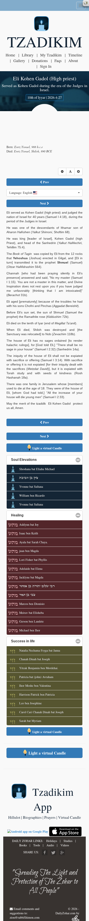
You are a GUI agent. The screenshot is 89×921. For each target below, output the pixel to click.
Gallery (19, 60)
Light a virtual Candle (47, 448)
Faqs (58, 60)
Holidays (51, 841)
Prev (45, 182)
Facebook (45, 852)
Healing (38, 515)
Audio (50, 845)
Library (27, 55)
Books (23, 845)
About (73, 60)
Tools (36, 845)
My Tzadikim (51, 55)
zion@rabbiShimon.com (25, 917)
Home (10, 55)
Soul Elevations (44, 459)
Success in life (43, 641)
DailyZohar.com (65, 913)
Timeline (75, 55)
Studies (68, 841)
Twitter (53, 852)
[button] (44, 192)
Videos (64, 845)
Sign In (45, 66)
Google (62, 852)
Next (43, 203)
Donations (40, 60)
